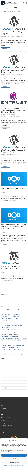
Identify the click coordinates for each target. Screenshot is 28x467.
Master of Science (5, 343)
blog (12, 323)
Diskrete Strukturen (6, 327)
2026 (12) (3, 361)
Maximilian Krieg (10, 2)
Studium (3, 300)
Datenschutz (7, 325)
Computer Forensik (19, 323)
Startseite (3, 11)
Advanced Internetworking (7, 318)
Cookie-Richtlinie (7, 465)
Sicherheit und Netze (6, 349)
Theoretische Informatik (7, 351)
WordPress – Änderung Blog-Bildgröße (11, 33)
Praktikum (4, 347)
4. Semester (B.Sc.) (6, 314)
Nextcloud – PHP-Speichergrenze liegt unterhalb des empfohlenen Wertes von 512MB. (13, 226)
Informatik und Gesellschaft (15, 336)
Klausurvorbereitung (6, 340)
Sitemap (3, 423)
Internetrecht (17, 338)
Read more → (5, 48)
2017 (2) (3, 373)
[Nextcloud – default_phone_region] (14, 179)
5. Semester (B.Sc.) (16, 314)
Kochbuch (3, 297)
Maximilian (3, 36)
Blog (2, 405)
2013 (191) (3, 385)
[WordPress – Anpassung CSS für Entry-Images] (14, 61)
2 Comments (3, 232)
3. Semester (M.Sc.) (16, 312)
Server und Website (20, 36)
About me (3, 408)
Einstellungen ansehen (14, 462)
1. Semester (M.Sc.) (16, 309)
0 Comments (3, 37)
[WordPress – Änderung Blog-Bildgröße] (14, 22)
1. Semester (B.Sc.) (6, 309)
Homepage (3, 403)
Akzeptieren (14, 455)
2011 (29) (3, 391)
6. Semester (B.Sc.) (6, 316)
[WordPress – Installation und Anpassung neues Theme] (14, 257)
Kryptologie (20, 340)
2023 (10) (3, 370)
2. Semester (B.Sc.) (6, 312)
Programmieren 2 (11, 347)
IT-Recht (24, 338)
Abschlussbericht (15, 316)
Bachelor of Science (6, 320)
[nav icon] (26, 3)
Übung (20, 354)
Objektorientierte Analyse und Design (16, 345)
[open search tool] (23, 3)
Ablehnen (14, 458)
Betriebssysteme (15, 320)
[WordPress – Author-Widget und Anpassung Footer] (14, 141)
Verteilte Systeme (17, 351)
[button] (26, 441)
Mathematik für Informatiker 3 (17, 343)
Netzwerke (4, 345)
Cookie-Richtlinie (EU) (6, 425)
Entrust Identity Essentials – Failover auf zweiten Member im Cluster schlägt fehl (13, 110)
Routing (18, 347)
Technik (3, 303)
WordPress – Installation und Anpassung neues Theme (11, 267)
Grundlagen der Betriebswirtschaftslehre (10, 334)
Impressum (22, 465)
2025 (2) (3, 364)
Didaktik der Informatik (17, 325)
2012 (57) (3, 388)
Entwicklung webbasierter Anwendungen (10, 329)
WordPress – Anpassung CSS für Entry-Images (13, 71)
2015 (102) (3, 379)
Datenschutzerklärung (15, 465)
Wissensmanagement (12, 354)
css (2, 325)
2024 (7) (3, 367)
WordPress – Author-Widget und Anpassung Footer (13, 151)
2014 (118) (3, 382)
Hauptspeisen (5, 336)
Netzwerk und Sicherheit (6, 116)
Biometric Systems (6, 323)
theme (19, 349)
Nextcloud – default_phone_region (13, 188)
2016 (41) (3, 376)
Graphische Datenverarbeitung (8, 332)
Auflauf (16, 318)
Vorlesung (4, 354)
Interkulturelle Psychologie (7, 338)
